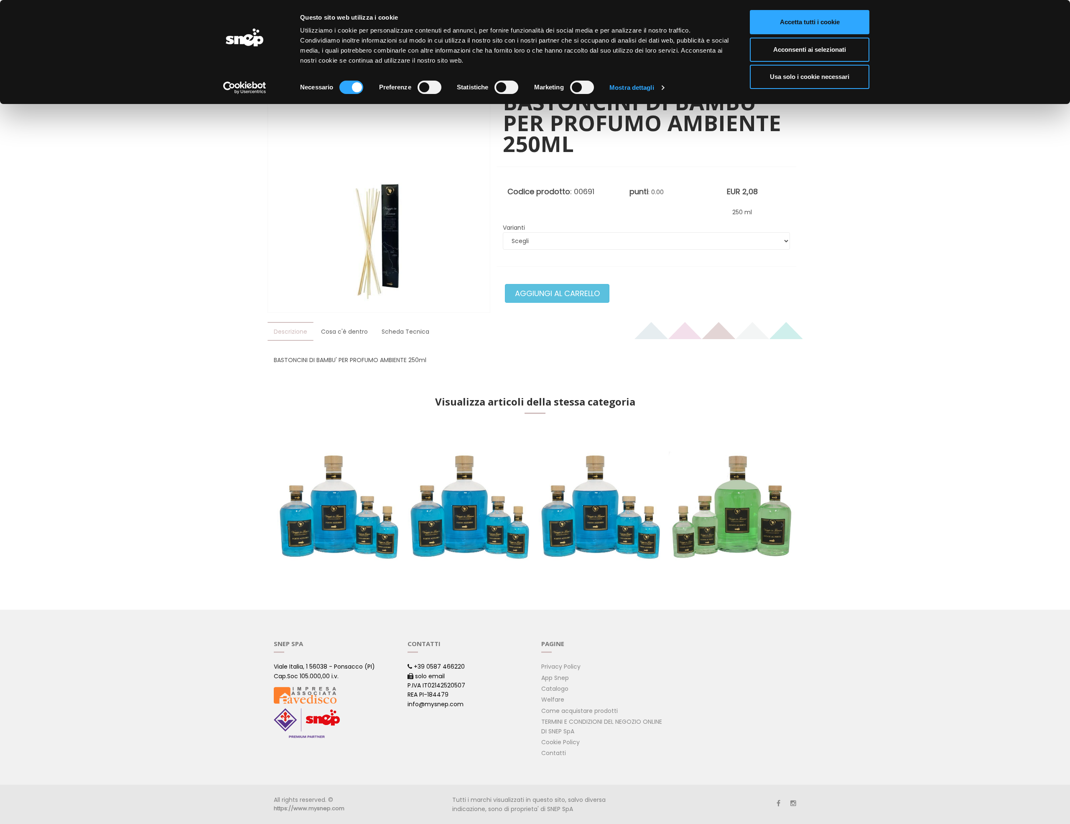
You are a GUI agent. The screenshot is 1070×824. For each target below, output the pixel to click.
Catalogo (554, 689)
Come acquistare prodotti (579, 711)
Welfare (552, 699)
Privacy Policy (561, 666)
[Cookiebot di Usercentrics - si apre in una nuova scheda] (244, 87)
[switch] (429, 87)
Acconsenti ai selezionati (809, 49)
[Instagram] (793, 803)
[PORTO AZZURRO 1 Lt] (600, 507)
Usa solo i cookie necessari (809, 76)
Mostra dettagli (631, 87)
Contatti (553, 753)
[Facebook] (778, 803)
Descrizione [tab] (290, 331)
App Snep (555, 678)
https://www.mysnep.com (309, 808)
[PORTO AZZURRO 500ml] (470, 507)
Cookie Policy (560, 742)
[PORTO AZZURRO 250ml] (339, 507)
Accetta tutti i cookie (810, 21)
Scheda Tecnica (405, 331)
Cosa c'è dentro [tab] (344, 331)
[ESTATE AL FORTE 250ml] (731, 507)
